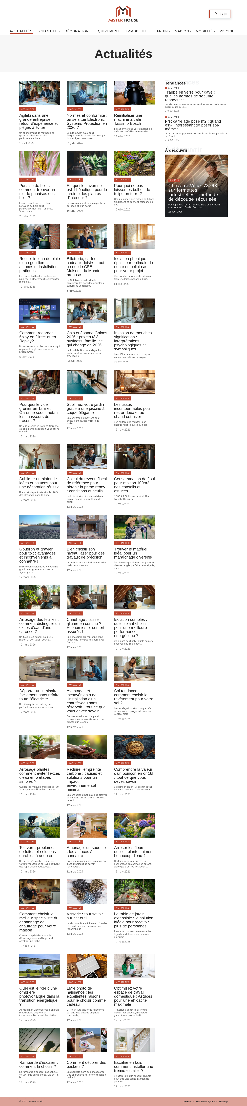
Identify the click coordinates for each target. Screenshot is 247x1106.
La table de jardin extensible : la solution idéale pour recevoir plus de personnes (133, 920)
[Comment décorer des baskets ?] (87, 1040)
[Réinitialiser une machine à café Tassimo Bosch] (134, 93)
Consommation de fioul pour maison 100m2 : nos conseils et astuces (134, 485)
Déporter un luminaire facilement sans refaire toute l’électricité (39, 695)
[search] (215, 14)
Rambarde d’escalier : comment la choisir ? (38, 1064)
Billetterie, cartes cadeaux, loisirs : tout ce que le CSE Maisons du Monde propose (85, 266)
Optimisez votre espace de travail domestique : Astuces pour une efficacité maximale (133, 996)
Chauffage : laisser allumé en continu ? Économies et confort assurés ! (85, 625)
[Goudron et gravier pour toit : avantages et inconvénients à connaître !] (39, 527)
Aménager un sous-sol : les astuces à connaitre (87, 851)
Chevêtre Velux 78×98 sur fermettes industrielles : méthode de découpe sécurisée (193, 192)
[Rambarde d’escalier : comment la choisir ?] (39, 1040)
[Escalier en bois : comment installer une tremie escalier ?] (134, 1040)
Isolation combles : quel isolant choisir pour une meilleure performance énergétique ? (130, 627)
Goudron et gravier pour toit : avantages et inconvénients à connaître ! (37, 555)
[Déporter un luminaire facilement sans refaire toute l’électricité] (39, 668)
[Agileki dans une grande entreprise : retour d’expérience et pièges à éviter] (39, 93)
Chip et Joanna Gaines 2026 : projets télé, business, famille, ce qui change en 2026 (87, 339)
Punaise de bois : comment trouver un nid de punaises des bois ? (37, 191)
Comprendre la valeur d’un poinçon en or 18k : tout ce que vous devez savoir (134, 775)
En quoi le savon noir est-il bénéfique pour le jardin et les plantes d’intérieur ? (87, 191)
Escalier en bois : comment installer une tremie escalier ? (133, 1066)
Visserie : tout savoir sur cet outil (85, 916)
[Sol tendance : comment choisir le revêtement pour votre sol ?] (134, 668)
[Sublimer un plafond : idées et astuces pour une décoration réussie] (39, 456)
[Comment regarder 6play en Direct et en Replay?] (39, 311)
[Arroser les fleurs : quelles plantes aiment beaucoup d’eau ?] (134, 825)
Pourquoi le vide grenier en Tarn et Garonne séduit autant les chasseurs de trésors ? (39, 412)
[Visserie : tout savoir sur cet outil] (87, 891)
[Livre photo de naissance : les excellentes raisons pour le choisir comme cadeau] (87, 966)
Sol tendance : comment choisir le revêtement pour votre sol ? (133, 697)
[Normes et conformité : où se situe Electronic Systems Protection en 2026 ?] (87, 93)
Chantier (173, 88)
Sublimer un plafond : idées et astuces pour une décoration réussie (39, 483)
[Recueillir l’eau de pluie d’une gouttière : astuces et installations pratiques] (39, 236)
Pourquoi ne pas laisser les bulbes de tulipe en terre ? (132, 189)
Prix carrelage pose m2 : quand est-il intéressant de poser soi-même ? (193, 125)
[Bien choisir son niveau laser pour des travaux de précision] (87, 527)
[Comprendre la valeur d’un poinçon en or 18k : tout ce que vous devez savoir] (134, 747)
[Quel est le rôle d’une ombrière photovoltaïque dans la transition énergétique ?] (39, 966)
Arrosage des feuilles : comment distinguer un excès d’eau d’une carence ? (39, 625)
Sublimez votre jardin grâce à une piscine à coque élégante (86, 408)
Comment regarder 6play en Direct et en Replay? (37, 337)
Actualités (27, 109)
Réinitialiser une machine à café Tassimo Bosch (128, 119)
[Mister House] (123, 14)
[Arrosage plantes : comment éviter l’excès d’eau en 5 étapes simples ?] (39, 747)
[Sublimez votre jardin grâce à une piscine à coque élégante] (87, 382)
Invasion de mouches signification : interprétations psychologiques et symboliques (133, 341)
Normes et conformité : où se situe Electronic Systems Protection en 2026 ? (87, 121)
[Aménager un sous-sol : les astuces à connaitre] (87, 825)
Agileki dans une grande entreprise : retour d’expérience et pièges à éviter (38, 121)
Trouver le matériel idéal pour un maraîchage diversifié (133, 553)
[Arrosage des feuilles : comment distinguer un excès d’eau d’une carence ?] (39, 597)
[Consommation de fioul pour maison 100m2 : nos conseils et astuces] (134, 456)
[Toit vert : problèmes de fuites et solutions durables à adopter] (39, 825)
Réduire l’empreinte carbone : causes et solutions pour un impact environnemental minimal (84, 779)
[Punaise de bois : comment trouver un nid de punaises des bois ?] (39, 163)
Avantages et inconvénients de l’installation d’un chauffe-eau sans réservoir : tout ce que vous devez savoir (86, 701)
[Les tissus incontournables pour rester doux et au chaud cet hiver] (134, 382)
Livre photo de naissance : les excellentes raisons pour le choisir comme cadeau (86, 996)
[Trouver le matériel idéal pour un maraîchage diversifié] (134, 527)
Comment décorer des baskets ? (86, 1064)
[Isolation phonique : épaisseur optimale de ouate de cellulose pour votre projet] (134, 236)
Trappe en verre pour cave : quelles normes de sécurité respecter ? (190, 96)
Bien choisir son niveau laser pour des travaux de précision (86, 553)
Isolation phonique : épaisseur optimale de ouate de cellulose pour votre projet (133, 264)
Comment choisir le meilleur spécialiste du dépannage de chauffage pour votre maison (38, 922)
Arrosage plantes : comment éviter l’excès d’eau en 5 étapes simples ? (39, 775)
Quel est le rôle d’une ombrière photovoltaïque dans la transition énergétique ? (39, 996)
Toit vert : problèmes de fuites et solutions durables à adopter (37, 851)
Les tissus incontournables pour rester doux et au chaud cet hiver (132, 410)
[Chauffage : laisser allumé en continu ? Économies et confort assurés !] (87, 597)
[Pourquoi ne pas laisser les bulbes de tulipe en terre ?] (134, 163)
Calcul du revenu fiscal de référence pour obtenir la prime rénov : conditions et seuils (87, 485)
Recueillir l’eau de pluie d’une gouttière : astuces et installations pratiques (39, 264)
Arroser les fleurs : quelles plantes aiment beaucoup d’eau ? (134, 851)
